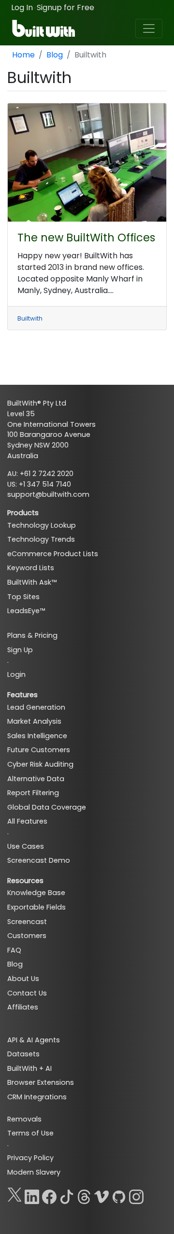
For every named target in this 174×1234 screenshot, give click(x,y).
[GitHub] (119, 1195)
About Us (23, 978)
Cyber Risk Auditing (40, 764)
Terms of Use (30, 1133)
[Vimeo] (101, 1195)
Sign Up (20, 650)
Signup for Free (65, 7)
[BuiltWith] (44, 28)
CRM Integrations (37, 1097)
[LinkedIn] (32, 1195)
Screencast (27, 921)
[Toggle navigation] (148, 28)
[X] (14, 1195)
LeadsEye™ (26, 611)
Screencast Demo (38, 860)
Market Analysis (34, 721)
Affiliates (22, 1007)
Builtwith (30, 318)
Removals (24, 1119)
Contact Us (27, 993)
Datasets (23, 1054)
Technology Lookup (41, 525)
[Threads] (84, 1195)
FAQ (14, 950)
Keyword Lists (30, 568)
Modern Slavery (33, 1172)
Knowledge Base (36, 892)
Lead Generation (36, 707)
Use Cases (25, 846)
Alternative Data (35, 779)
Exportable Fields (36, 907)
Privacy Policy (30, 1158)
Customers (26, 935)
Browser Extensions (40, 1082)
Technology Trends (41, 539)
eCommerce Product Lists (52, 554)
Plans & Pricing (32, 635)
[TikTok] (66, 1195)
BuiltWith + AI (29, 1068)
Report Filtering (33, 793)
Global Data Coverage (46, 807)
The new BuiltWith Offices (86, 237)
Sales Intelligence (37, 736)
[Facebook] (49, 1195)
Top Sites (23, 597)
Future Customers (38, 750)
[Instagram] (136, 1195)
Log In (22, 7)
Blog (54, 54)
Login (16, 674)
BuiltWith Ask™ (32, 582)
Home (23, 54)
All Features (27, 821)
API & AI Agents (33, 1040)
